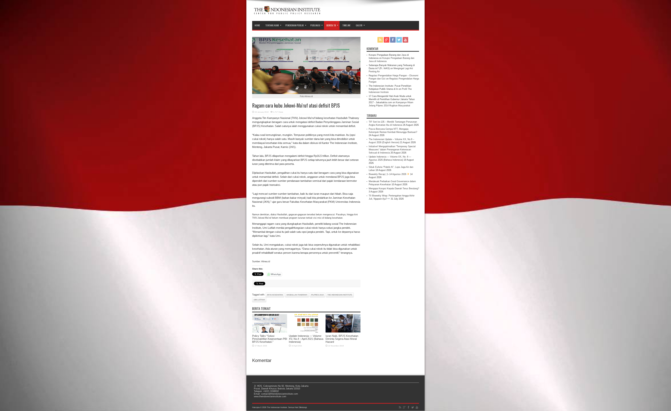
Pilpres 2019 (317, 295)
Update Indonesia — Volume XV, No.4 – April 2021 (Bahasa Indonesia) (306, 338)
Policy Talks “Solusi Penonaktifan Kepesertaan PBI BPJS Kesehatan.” (269, 338)
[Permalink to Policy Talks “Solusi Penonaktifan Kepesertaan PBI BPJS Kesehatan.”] (269, 332)
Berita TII (331, 25)
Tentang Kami (272, 25)
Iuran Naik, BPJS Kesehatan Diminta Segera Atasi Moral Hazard (342, 338)
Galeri (359, 25)
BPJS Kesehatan (275, 295)
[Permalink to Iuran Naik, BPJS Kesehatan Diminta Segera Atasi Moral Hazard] (343, 332)
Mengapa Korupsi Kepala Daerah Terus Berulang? (394, 188)
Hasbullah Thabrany (297, 295)
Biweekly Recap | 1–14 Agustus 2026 (388, 174)
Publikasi (315, 25)
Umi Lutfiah (259, 300)
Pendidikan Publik (294, 25)
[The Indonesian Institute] (287, 12)
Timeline (346, 25)
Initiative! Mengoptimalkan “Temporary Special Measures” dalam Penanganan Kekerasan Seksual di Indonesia (392, 149)
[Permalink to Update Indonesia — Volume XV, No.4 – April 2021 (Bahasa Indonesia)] (306, 332)
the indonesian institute (339, 295)
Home (257, 25)
